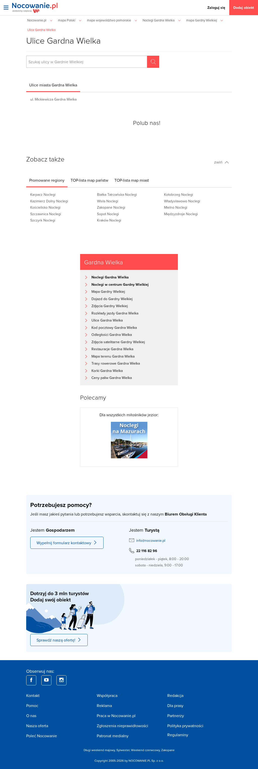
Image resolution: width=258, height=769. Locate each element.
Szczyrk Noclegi (42, 220)
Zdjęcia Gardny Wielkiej (109, 305)
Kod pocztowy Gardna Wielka (114, 327)
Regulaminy (177, 735)
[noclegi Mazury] (129, 439)
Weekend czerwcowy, (146, 750)
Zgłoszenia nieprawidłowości (122, 725)
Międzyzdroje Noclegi (181, 213)
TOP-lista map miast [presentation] (131, 180)
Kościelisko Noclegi (45, 207)
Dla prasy (175, 705)
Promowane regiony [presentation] (46, 180)
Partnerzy (175, 715)
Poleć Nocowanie (41, 736)
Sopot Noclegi (108, 213)
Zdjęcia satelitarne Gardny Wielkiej (118, 341)
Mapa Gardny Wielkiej (108, 291)
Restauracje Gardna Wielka (112, 348)
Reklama (104, 705)
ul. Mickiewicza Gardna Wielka (53, 99)
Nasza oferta (37, 725)
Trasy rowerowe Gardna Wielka (115, 363)
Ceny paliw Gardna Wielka (111, 377)
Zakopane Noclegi (111, 207)
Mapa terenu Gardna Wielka (113, 356)
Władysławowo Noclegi (182, 201)
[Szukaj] (153, 62)
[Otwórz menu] (6, 8)
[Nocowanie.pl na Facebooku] (31, 680)
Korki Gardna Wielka (107, 370)
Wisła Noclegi (107, 201)
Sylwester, (123, 750)
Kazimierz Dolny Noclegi (49, 201)
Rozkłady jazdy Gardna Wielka (114, 313)
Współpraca (107, 695)
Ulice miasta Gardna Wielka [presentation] (53, 85)
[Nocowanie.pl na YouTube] (46, 680)
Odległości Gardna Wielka (111, 334)
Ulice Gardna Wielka (107, 320)
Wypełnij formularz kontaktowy (64, 543)
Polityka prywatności (185, 725)
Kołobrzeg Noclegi (178, 194)
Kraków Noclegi (109, 220)
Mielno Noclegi (175, 207)
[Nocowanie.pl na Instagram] (61, 680)
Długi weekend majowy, (100, 750)
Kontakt (33, 695)
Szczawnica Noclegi (45, 213)
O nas (31, 715)
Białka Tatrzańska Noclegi (117, 194)
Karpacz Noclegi (42, 194)
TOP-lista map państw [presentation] (89, 180)
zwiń (218, 162)
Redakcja (175, 695)
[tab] (53, 85)
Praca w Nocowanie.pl (116, 715)
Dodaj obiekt (243, 7)
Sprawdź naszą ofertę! (56, 640)
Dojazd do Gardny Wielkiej (112, 298)
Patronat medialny (112, 736)
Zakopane (168, 750)
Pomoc (32, 705)
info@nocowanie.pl (150, 540)
